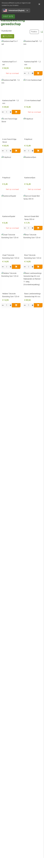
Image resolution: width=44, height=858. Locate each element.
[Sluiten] (39, 4)
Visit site (8, 16)
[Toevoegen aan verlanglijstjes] (18, 42)
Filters (8, 36)
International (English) (16, 10)
